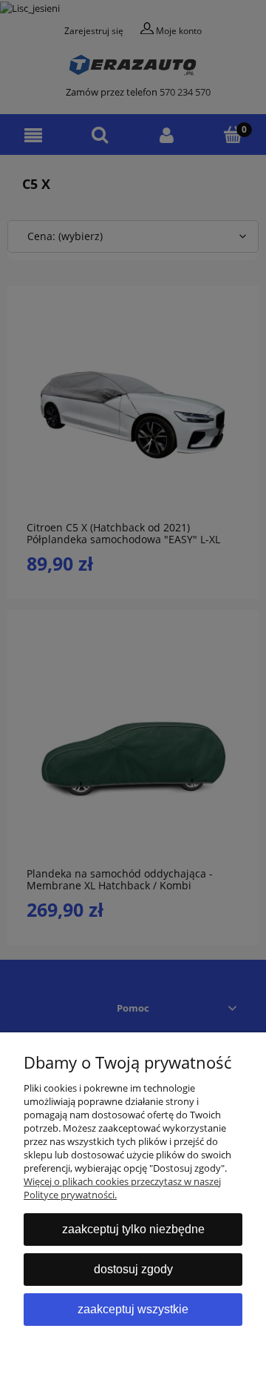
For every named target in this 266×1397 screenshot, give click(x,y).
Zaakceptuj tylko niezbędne (133, 1229)
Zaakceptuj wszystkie (133, 1309)
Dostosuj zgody (133, 1269)
